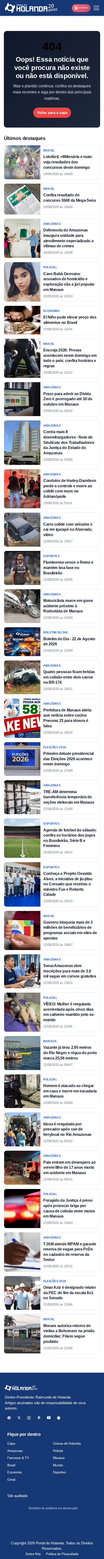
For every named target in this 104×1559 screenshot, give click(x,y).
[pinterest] (39, 1418)
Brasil (11, 1465)
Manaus (59, 1458)
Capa (11, 1443)
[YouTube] (49, 1418)
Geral (11, 1479)
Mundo (58, 1465)
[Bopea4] (31, 8)
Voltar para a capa (52, 112)
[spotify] (58, 1418)
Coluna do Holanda (67, 1443)
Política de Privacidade (62, 1554)
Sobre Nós (33, 1554)
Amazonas (15, 1451)
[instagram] (29, 1418)
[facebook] (9, 1418)
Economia (14, 1472)
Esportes (59, 1472)
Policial (58, 1451)
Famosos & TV (18, 1458)
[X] (19, 1418)
